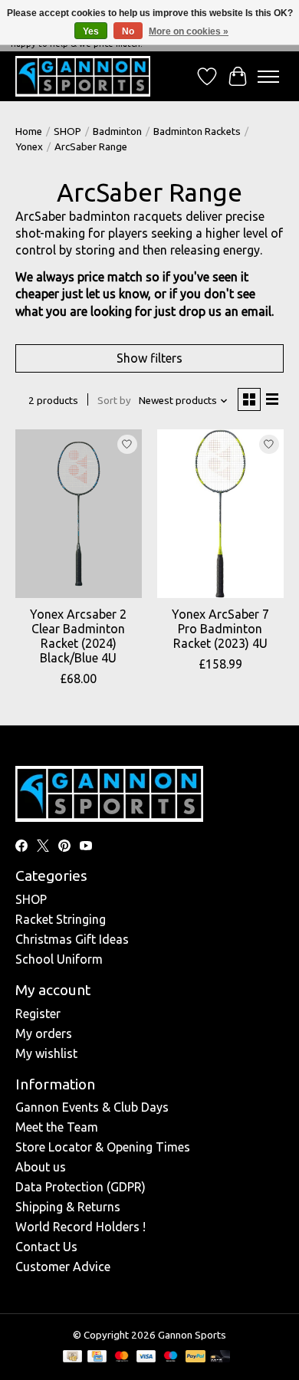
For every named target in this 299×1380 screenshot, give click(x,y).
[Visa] (146, 1357)
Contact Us (46, 1247)
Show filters (149, 358)
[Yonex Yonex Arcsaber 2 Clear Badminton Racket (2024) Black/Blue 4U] (78, 513)
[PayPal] (195, 1357)
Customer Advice (62, 1266)
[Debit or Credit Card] (220, 1357)
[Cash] (72, 1357)
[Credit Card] (97, 1357)
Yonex (29, 147)
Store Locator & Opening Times (102, 1147)
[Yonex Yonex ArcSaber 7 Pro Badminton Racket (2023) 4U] (220, 513)
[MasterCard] (122, 1357)
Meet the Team (56, 1127)
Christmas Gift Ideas (72, 939)
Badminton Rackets (197, 131)
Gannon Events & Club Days (92, 1107)
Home (28, 131)
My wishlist (46, 1053)
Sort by (114, 400)
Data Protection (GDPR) (80, 1187)
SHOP (67, 131)
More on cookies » (188, 31)
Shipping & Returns (67, 1207)
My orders (43, 1033)
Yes (91, 31)
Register (38, 1013)
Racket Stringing (60, 919)
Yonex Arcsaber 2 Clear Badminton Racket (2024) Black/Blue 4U (78, 636)
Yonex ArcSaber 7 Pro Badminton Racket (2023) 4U (220, 628)
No (128, 31)
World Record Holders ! (80, 1227)
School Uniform (59, 959)
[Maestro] (171, 1357)
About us (40, 1167)
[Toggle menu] (268, 76)
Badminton (117, 131)
